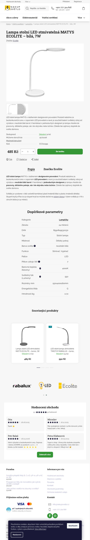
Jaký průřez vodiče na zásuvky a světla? (22, 489)
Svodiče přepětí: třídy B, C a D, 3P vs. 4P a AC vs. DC (24, 476)
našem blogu (59, 197)
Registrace (78, 1)
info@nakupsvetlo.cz (61, 504)
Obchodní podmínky (55, 489)
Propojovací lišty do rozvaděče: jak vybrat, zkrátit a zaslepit (23, 483)
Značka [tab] (53, 169)
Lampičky (63, 220)
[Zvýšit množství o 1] (33, 151)
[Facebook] (49, 515)
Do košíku (60, 151)
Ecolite (15, 41)
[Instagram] (55, 515)
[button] (43, 395)
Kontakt (50, 485)
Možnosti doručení (13, 141)
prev (8, 345)
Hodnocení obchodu (13, 2)
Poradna (50, 482)
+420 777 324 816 (63, 7)
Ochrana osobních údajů (57, 492)
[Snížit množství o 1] (22, 151)
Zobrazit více (45, 455)
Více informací (40, 529)
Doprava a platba (54, 479)
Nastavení (17, 535)
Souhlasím (73, 526)
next (82, 345)
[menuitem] (12, 17)
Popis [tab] (31, 169)
